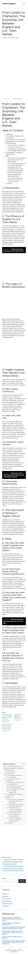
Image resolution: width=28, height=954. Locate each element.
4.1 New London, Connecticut (16, 786)
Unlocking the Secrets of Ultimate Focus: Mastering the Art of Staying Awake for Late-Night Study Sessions (13, 868)
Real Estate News (7, 903)
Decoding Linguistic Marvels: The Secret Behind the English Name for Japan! (13, 927)
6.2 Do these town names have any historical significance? (16, 805)
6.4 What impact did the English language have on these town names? (15, 814)
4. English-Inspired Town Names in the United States (15, 783)
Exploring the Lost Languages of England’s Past (18, 716)
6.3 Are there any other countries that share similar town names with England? (15, 809)
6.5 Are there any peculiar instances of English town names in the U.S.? (15, 819)
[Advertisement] (14, 55)
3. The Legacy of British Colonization (13, 779)
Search (4, 878)
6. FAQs (8, 797)
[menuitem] (14, 919)
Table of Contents (11, 771)
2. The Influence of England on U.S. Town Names (14, 776)
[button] (22, 764)
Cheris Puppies (9, 4)
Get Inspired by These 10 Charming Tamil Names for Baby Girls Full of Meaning (12, 932)
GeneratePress (14, 951)
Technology (5, 906)
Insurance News (6, 901)
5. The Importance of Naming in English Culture (15, 795)
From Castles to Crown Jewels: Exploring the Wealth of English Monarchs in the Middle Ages (14, 942)
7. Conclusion (10, 823)
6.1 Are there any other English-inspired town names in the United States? (16, 801)
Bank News (7, 857)
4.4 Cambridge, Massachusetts (13, 791)
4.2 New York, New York (15, 787)
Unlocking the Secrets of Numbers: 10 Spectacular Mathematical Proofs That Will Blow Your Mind (13, 862)
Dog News (5, 896)
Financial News (6, 898)
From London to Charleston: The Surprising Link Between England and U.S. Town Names (14, 768)
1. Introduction (10, 773)
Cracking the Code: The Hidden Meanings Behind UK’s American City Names (12, 919)
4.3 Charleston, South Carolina (16, 789)
